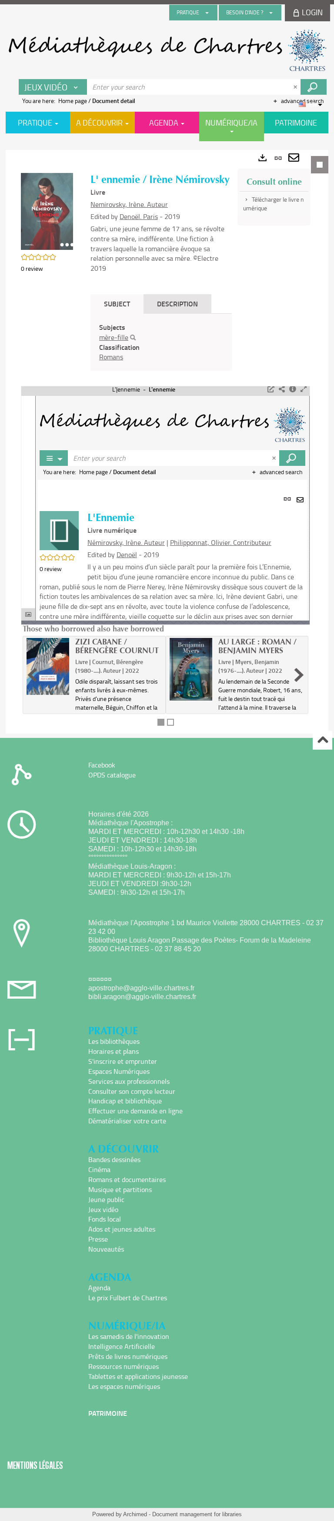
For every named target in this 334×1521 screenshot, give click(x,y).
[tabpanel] (167, 442)
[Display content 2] (170, 722)
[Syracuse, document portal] (167, 50)
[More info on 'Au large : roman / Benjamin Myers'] (191, 669)
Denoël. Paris (139, 216)
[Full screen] (303, 389)
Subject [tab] (117, 304)
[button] (47, 210)
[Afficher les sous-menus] (207, 12)
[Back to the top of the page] (322, 740)
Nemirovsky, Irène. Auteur (129, 204)
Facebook (101, 765)
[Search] (133, 338)
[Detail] (292, 389)
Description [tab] (177, 304)
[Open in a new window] (271, 389)
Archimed (135, 1514)
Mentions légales (35, 1465)
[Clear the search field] (296, 87)
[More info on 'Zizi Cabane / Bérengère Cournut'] (48, 666)
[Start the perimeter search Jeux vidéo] (314, 87)
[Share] (282, 389)
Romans (111, 357)
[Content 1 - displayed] (160, 722)
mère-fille (113, 337)
